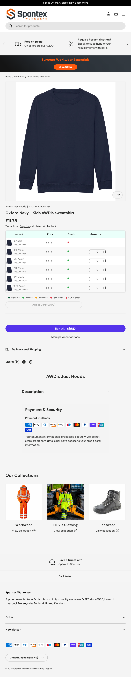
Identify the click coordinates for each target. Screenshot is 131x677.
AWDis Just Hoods (15, 206)
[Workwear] (24, 502)
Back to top (65, 576)
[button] (116, 14)
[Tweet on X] (17, 362)
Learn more (81, 2)
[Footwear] (107, 502)
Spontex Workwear (22, 668)
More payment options (65, 337)
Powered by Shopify (42, 668)
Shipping (25, 226)
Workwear (23, 525)
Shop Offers (65, 66)
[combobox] (65, 26)
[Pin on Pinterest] (30, 362)
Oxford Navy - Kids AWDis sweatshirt (32, 77)
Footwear (107, 525)
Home (8, 77)
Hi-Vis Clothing (65, 525)
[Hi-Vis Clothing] (65, 502)
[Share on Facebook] (23, 362)
